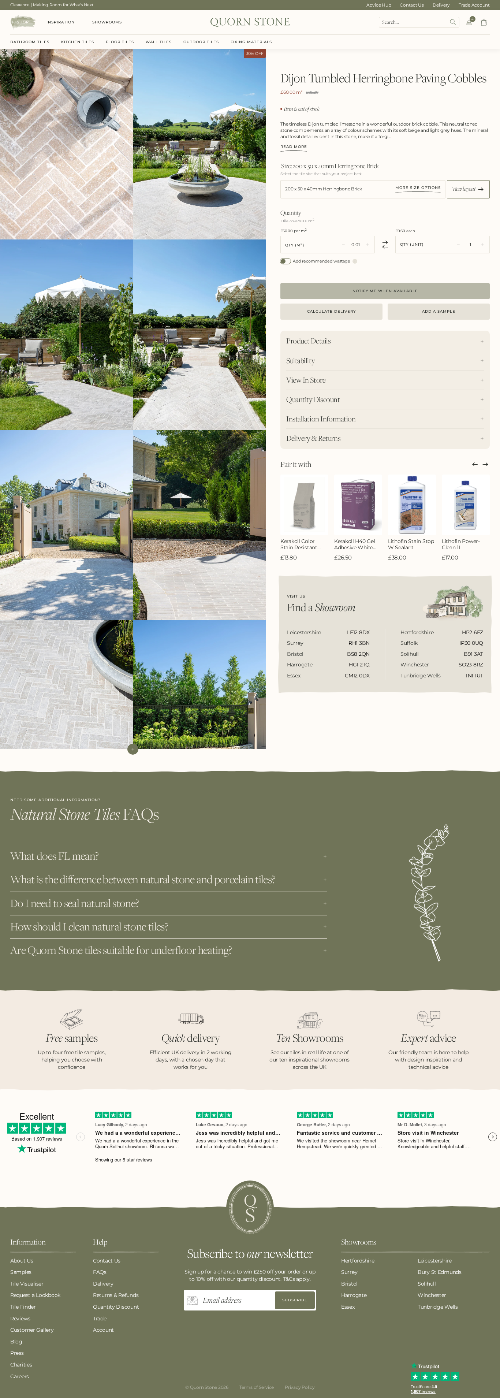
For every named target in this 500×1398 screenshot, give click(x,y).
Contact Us (412, 5)
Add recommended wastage (321, 261)
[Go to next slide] (485, 464)
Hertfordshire (357, 1260)
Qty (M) (294, 244)
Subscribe (294, 1300)
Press (17, 1353)
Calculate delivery (331, 311)
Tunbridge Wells (438, 1307)
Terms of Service (256, 1387)
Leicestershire (435, 1260)
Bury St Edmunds (440, 1272)
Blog (16, 1341)
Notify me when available (385, 291)
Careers (19, 1376)
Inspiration (60, 22)
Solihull (427, 1283)
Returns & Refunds (115, 1295)
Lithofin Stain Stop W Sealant (411, 544)
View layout (464, 188)
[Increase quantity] (367, 244)
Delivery (441, 5)
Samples (20, 1272)
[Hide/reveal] (132, 749)
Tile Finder (23, 1307)
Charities (21, 1364)
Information (27, 1242)
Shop (23, 22)
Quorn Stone (203, 1387)
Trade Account (474, 5)
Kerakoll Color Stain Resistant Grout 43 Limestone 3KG (299, 544)
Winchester (432, 1295)
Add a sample (438, 311)
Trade (100, 1318)
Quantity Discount (116, 1307)
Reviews (20, 1318)
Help (100, 1242)
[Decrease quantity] (343, 244)
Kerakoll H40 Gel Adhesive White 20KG (354, 544)
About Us (21, 1260)
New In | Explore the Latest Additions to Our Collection (64, 4)
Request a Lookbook (35, 1295)
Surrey (349, 1272)
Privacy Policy (300, 1387)
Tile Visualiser (27, 1283)
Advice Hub (378, 5)
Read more (293, 147)
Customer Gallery (32, 1330)
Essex (348, 1307)
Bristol (349, 1283)
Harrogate (353, 1295)
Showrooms (107, 22)
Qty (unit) (411, 244)
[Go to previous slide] (475, 464)
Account (103, 1330)
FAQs (100, 1272)
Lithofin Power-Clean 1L (461, 544)
